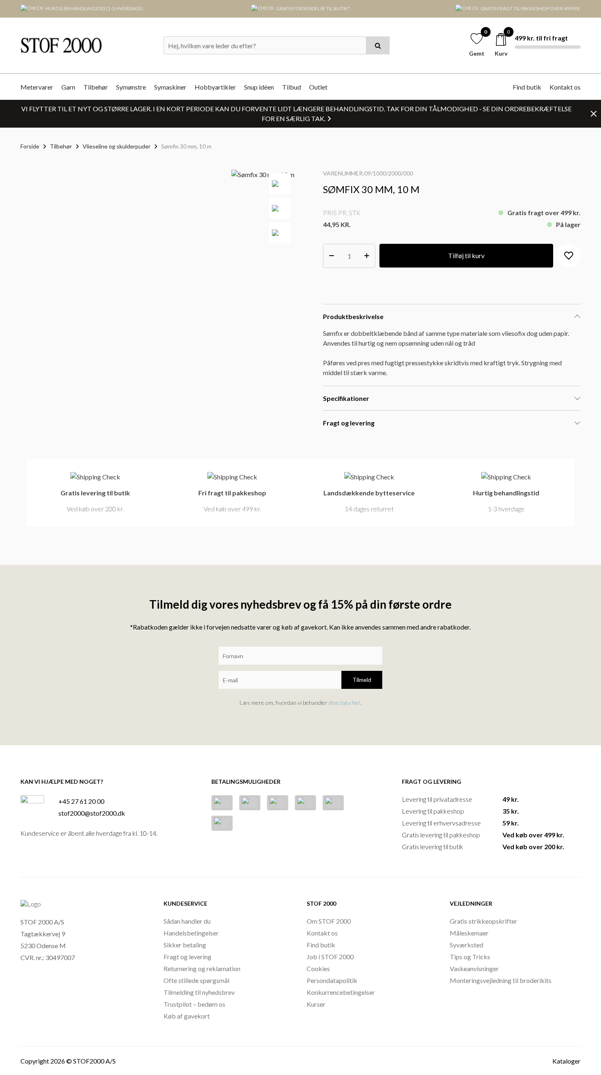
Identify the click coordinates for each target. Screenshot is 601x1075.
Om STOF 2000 (329, 921)
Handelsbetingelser (191, 933)
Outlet (318, 87)
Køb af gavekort (187, 1016)
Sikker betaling (185, 945)
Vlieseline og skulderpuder (116, 146)
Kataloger (566, 1061)
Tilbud (291, 87)
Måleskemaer (469, 933)
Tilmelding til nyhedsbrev (199, 992)
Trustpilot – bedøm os (194, 1004)
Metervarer (36, 87)
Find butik (527, 87)
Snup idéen (259, 87)
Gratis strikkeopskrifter (483, 921)
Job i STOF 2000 (330, 956)
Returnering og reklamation (202, 968)
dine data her (344, 702)
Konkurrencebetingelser (341, 992)
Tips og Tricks (470, 956)
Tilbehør (95, 87)
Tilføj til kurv (466, 255)
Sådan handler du (187, 921)
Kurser (316, 1004)
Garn (68, 87)
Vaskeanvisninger (474, 968)
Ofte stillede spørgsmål (196, 980)
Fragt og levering (187, 956)
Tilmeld (361, 679)
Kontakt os (565, 87)
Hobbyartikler (215, 87)
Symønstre (131, 87)
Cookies (318, 968)
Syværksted (466, 945)
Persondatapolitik (332, 980)
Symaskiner (170, 87)
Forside (29, 146)
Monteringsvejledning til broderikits (501, 980)
